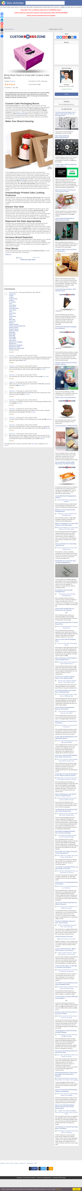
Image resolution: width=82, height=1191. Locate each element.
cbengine (24, 360)
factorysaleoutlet (13, 292)
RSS (35, 1163)
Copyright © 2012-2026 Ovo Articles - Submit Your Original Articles (34, 1177)
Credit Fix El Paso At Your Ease (64, 936)
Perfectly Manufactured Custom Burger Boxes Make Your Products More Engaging (66, 1074)
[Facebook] (2, 13)
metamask (32, 412)
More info (58, 1189)
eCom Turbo (42, 369)
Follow (66, 94)
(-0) (13, 352)
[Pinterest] (2, 23)
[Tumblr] (2, 29)
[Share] (2, 36)
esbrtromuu (12, 355)
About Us (2, 1163)
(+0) (10, 352)
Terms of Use (9, 1163)
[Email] (2, 33)
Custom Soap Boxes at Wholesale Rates (66, 425)
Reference (8, 254)
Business (11, 29)
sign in (33, 443)
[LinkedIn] (2, 20)
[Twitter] (2, 17)
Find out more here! (28, 259)
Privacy (16, 1163)
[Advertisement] (41, 23)
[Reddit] (2, 26)
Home (6, 29)
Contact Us (22, 1163)
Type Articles (29, 1163)
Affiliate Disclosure (36, 257)
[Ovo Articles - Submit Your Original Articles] (12, 3)
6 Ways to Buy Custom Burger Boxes (65, 397)
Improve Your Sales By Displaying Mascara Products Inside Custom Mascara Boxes (64, 1106)
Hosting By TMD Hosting (58, 1177)
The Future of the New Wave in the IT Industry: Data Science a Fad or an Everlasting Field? (65, 114)
